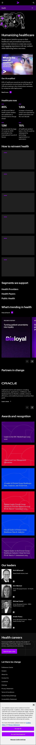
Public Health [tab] (8, 298)
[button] (9, 651)
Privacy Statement (7, 688)
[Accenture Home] (18, 2)
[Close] (34, 705)
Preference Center (7, 667)
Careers (4, 671)
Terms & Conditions (8, 692)
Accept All (18, 728)
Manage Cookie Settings (18, 739)
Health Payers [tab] (8, 293)
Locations (5, 681)
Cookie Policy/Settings (9, 696)
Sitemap (4, 685)
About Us (4, 674)
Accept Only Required (18, 734)
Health (4, 8)
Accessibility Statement (9, 699)
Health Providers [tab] (10, 289)
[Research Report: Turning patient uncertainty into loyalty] (16, 337)
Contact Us (5, 678)
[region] (18, 723)
